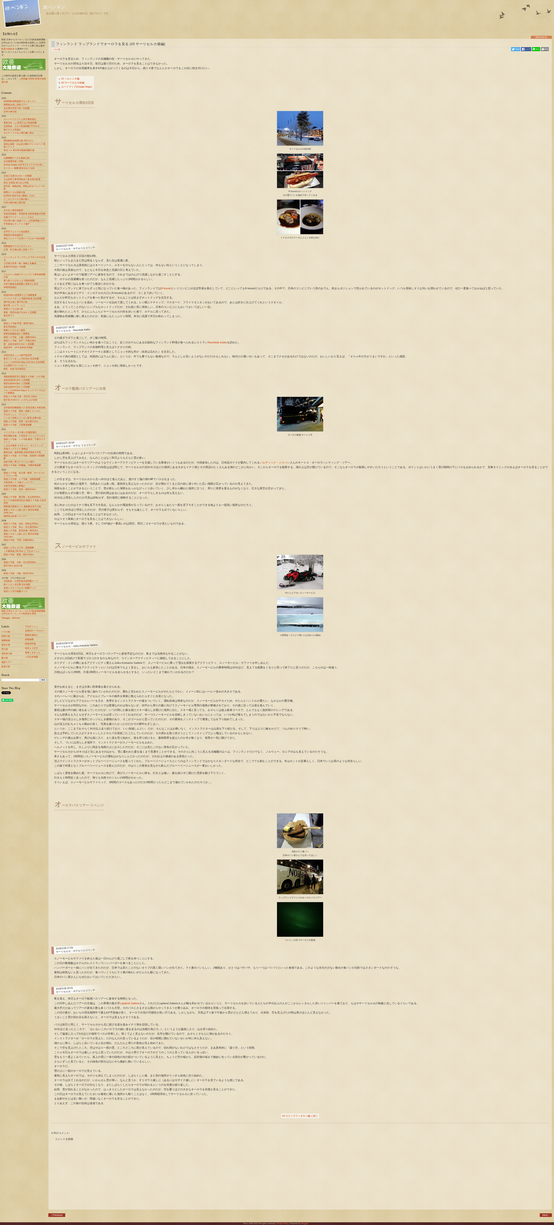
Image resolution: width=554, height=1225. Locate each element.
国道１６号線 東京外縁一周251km (21, 530)
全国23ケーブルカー (35, 630)
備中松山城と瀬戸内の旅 (15, 302)
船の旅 (4, 658)
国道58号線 (30, 643)
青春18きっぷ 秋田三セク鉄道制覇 (20, 122)
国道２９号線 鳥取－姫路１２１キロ (22, 411)
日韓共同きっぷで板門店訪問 (18, 355)
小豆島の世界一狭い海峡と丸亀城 (20, 263)
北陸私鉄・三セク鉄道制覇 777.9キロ (22, 126)
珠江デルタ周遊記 (12, 129)
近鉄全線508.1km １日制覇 (17, 380)
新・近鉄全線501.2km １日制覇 (19, 344)
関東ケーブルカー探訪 (14, 330)
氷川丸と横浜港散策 (13, 210)
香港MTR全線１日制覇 (15, 266)
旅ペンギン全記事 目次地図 (17, 584)
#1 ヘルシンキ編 (70, 78)
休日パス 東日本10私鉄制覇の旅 (19, 150)
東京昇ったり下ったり (14, 305)
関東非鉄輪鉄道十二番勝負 (17, 333)
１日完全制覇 (31, 657)
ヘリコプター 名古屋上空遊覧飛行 (20, 432)
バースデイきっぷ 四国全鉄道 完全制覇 (23, 298)
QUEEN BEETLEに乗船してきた (19, 195)
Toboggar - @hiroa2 (10, 618)
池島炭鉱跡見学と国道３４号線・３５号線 (24, 376)
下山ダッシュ (31, 626)
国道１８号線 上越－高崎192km (20, 337)
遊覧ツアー (6, 662)
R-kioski (166, 288)
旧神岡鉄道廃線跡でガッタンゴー (20, 101)
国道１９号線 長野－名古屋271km (21, 421)
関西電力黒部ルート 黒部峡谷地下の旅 (22, 506)
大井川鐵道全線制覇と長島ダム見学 (21, 284)
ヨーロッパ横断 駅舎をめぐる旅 (19, 168)
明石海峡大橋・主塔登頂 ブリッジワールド (24, 435)
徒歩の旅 (5, 644)
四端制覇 (29, 639)
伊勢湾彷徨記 (10, 287)
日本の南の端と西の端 (14, 202)
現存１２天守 (31, 648)
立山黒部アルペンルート (15, 365)
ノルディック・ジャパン (275, 462)
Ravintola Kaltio (217, 342)
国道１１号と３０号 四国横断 (19, 547)
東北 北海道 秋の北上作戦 (16, 182)
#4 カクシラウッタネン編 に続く (300, 1115)
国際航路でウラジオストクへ (18, 246)
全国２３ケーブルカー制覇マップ (20, 588)
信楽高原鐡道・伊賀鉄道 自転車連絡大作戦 (24, 213)
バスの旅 (5, 631)
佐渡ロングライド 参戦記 (16, 448)
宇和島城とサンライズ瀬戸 (17, 224)
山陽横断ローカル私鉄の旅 (17, 158)
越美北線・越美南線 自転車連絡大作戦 (22, 452)
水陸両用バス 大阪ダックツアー (19, 482)
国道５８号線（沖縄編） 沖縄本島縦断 (22, 465)
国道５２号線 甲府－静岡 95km (19, 323)
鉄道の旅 (5, 666)
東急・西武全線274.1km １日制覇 (20, 312)
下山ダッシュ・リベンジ (15, 414)
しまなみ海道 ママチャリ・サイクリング (23, 445)
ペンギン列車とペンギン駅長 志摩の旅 (22, 418)
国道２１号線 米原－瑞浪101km (20, 489)
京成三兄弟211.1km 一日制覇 (18, 175)
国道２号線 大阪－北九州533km (20, 562)
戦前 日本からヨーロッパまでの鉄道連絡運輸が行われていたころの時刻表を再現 (23, 612)
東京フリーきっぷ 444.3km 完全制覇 (21, 358)
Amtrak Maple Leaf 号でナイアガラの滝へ (24, 164)
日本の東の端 (10, 111)
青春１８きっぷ (32, 652)
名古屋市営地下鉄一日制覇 (17, 108)
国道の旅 (5, 636)
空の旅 (4, 649)
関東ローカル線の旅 (13, 309)
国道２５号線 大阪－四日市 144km (20, 396)
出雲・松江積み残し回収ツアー (19, 249)
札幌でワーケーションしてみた (19, 217)
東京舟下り (9, 315)
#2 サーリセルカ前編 (72, 82)
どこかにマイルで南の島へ (17, 199)
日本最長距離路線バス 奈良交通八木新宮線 (24, 407)
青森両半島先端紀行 (13, 235)
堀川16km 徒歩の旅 (13, 565)
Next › (545, 1215)
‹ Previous (57, 1215)
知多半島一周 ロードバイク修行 (19, 461)
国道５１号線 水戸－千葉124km (20, 340)
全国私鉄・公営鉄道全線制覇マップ (21, 581)
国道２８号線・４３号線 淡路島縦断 (22, 479)
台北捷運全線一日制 (13, 161)
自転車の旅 (6, 653)
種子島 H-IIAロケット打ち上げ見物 (20, 400)
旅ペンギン (54, 7)
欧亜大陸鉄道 (8, 49)
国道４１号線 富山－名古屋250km (21, 527)
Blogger (304, 1223)
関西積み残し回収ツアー (15, 104)
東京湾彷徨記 (10, 326)
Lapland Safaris (129, 1003)
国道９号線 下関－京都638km (19, 540)
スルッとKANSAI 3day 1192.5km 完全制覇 (24, 362)
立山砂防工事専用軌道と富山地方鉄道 (22, 179)
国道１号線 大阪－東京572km (19, 573)
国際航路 (5, 640)
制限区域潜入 (31, 635)
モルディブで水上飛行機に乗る (19, 133)
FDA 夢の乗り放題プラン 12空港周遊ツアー (25, 220)
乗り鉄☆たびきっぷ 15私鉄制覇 (19, 280)
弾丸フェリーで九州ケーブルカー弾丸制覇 (24, 238)
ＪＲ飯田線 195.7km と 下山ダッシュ (22, 551)
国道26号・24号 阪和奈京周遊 (18, 347)
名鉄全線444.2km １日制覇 (17, 387)
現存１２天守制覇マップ (15, 591)
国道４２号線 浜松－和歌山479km (21, 523)
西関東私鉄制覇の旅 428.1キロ (18, 140)
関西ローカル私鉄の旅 (14, 192)
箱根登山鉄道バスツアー (15, 516)
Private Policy (283, 1223)
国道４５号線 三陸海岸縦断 (18, 425)
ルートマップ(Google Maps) (76, 86)
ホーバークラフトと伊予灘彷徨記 (20, 119)
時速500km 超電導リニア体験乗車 (20, 295)
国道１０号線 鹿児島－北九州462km (22, 497)
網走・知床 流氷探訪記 (15, 369)
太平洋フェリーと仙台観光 (17, 231)
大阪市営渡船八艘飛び (14, 486)
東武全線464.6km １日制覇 (17, 383)
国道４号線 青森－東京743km (19, 554)
